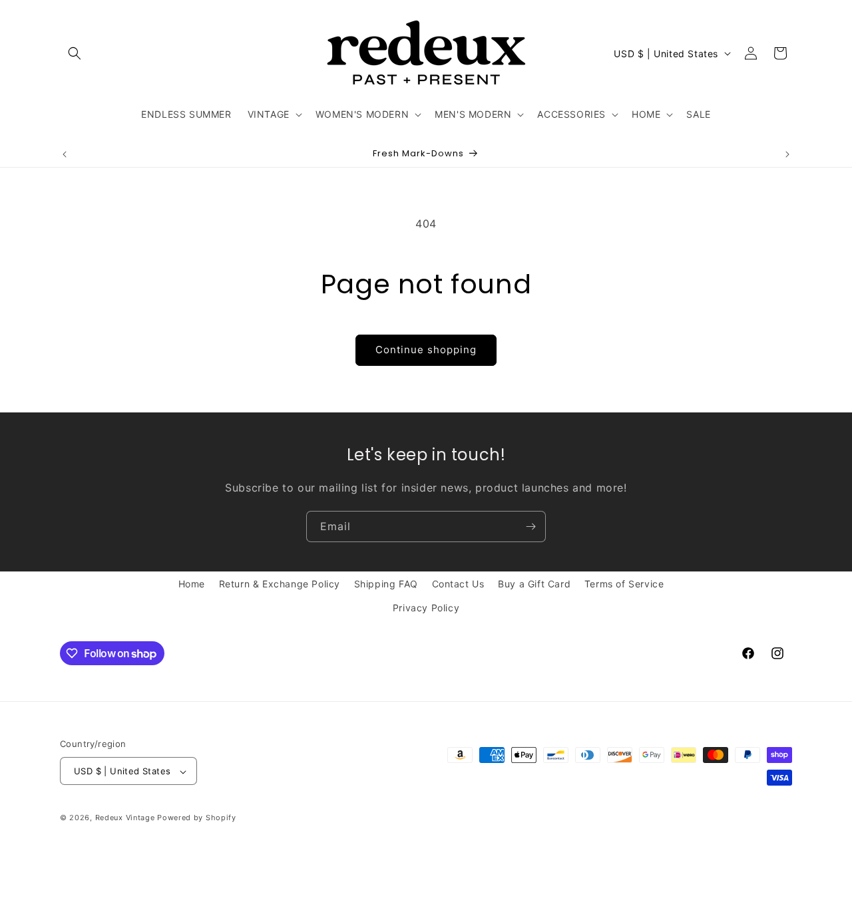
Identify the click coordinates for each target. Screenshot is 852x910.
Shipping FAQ (386, 583)
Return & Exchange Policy (279, 583)
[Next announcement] (787, 154)
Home (191, 583)
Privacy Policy (426, 607)
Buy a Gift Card (534, 583)
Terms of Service (624, 583)
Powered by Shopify (196, 818)
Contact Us (458, 583)
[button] (74, 53)
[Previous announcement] (64, 154)
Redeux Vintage (125, 818)
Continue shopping (426, 349)
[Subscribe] (530, 526)
